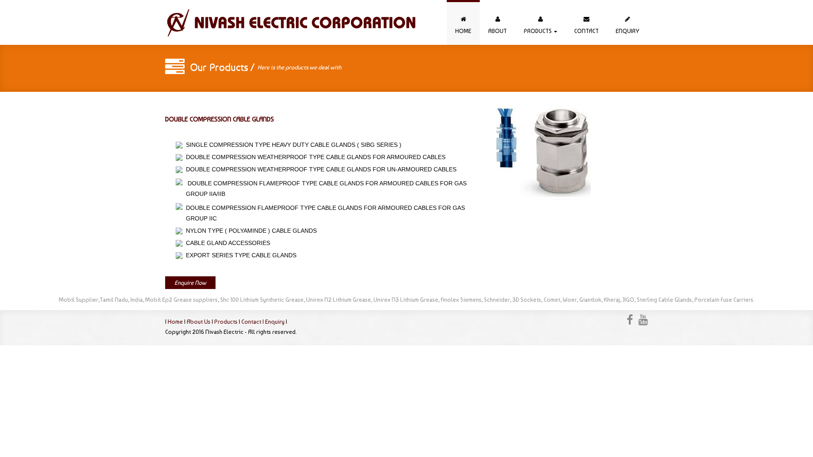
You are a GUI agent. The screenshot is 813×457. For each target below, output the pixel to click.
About (497, 31)
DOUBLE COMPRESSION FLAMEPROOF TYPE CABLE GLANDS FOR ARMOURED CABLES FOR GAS (327, 183)
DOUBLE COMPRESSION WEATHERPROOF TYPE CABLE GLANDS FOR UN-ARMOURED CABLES (319, 169)
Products (538, 31)
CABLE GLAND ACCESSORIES (226, 243)
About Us (198, 321)
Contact (586, 31)
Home (463, 31)
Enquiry (627, 31)
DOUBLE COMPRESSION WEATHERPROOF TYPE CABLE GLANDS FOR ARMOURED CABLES (314, 157)
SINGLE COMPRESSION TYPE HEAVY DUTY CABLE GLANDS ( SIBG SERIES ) (292, 144)
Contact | (253, 321)
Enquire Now (190, 282)
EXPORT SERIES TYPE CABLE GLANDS (239, 255)
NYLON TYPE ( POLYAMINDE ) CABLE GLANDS (250, 230)
